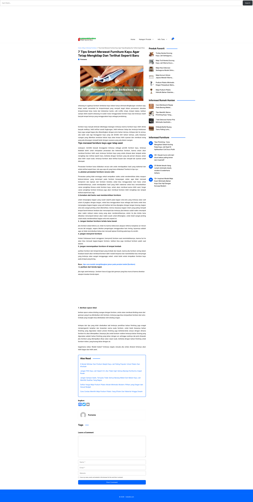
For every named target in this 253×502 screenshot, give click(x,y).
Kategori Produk (145, 39)
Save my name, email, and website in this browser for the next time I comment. (101, 477)
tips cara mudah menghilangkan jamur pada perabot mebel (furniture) (109, 264)
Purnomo (83, 59)
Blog (84, 48)
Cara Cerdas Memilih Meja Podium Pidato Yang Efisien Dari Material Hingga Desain (111, 391)
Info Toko (161, 39)
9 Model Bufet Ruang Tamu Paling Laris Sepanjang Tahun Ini (163, 129)
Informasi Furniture (91, 48)
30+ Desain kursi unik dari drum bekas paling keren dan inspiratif (164, 157)
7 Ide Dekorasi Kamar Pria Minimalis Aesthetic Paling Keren (165, 122)
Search (247, 3)
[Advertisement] (126, 21)
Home (133, 39)
